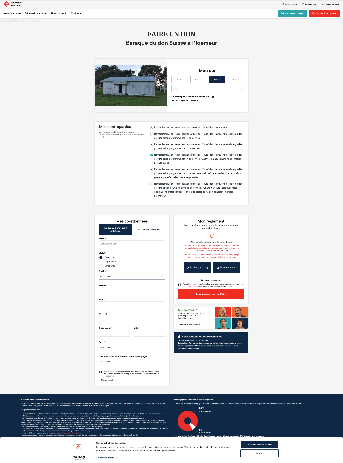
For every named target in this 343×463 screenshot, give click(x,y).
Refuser (259, 453)
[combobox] (100, 276)
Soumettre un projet (292, 13)
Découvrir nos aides (36, 13)
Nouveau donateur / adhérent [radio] (115, 229)
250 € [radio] (217, 79)
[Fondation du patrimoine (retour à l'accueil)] (12, 4)
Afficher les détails (105, 458)
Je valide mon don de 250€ (211, 294)
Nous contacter (311, 4)
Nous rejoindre (291, 4)
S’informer (76, 13)
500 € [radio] (236, 79)
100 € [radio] (198, 79)
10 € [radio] (179, 79)
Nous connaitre (12, 13)
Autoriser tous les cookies (259, 444)
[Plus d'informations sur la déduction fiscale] (212, 96)
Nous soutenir (59, 13)
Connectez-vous (332, 4)
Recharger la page (199, 267)
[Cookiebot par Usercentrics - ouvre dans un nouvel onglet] (78, 458)
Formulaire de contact (190, 324)
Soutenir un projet (326, 13)
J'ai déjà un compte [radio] (148, 229)
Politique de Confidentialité (70, 433)
